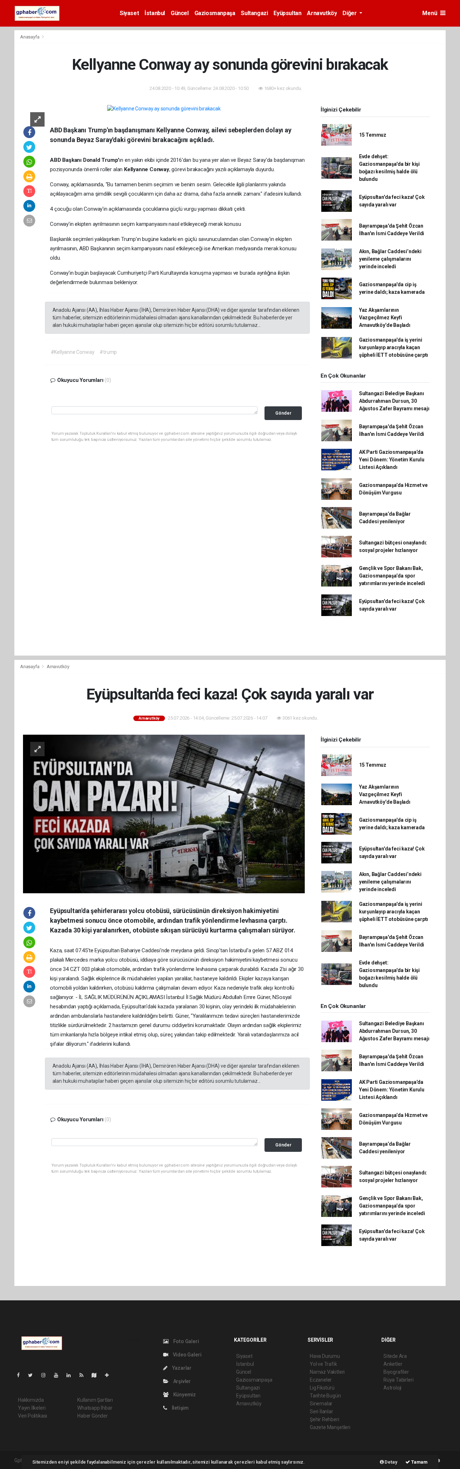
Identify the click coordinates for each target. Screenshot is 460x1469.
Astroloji (392, 1388)
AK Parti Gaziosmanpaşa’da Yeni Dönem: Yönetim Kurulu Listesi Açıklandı (391, 459)
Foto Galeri (185, 1341)
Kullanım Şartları (95, 1400)
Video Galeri (186, 1355)
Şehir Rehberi (324, 1419)
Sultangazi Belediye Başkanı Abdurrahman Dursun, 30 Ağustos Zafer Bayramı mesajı (394, 401)
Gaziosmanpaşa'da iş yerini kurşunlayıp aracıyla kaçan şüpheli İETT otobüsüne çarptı (393, 347)
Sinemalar (321, 1403)
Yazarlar (181, 1368)
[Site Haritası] (97, 1375)
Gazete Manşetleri (330, 1427)
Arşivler (181, 1381)
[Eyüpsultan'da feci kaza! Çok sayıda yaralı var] (164, 813)
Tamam (419, 1462)
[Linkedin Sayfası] (71, 1375)
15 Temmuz (372, 135)
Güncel (180, 13)
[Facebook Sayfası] (21, 1375)
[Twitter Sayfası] (33, 1375)
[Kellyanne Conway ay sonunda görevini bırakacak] (163, 108)
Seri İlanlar (321, 1411)
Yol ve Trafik (323, 1364)
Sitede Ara (395, 1356)
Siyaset (129, 13)
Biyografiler (396, 1372)
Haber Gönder (92, 1416)
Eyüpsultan (287, 13)
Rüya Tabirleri (398, 1380)
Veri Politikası (32, 1416)
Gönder (283, 413)
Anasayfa (30, 37)
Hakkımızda (31, 1400)
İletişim (180, 1408)
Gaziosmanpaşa (214, 13)
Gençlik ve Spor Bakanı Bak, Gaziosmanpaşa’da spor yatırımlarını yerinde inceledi (392, 575)
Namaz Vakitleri (327, 1372)
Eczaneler (321, 1380)
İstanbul (154, 13)
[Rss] (84, 1375)
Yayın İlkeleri (31, 1408)
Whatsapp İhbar (94, 1408)
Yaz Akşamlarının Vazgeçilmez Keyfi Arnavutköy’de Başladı (384, 317)
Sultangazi (254, 13)
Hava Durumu (325, 1356)
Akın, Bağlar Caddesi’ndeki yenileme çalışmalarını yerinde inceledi (390, 258)
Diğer (350, 13)
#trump (108, 352)
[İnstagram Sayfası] (46, 1375)
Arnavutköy (322, 13)
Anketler (392, 1364)
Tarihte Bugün (325, 1396)
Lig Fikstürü (322, 1388)
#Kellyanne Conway (73, 352)
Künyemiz (184, 1394)
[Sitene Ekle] (110, 1375)
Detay (390, 1462)
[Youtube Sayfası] (59, 1375)
